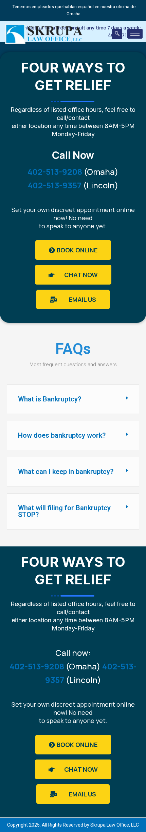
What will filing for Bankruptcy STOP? (64, 511)
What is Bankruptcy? (49, 399)
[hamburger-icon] (135, 34)
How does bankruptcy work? (62, 435)
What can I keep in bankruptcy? (65, 471)
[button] (117, 34)
